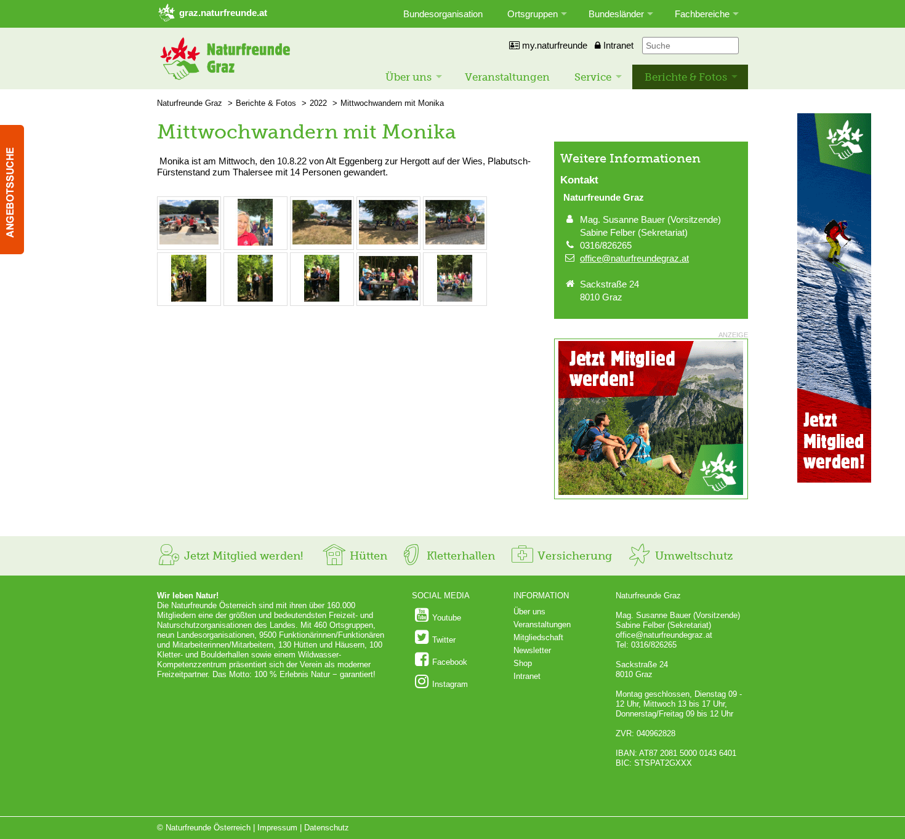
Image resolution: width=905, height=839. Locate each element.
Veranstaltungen (507, 77)
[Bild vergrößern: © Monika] (189, 242)
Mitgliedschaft (538, 637)
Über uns (408, 77)
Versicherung (573, 556)
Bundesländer (616, 14)
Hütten (367, 556)
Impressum (277, 827)
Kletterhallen (459, 556)
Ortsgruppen (532, 14)
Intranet (617, 45)
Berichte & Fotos (686, 77)
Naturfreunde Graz (189, 103)
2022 (318, 103)
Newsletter (532, 650)
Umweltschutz (692, 556)
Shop (522, 663)
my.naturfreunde (553, 45)
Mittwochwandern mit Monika (392, 103)
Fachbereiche (702, 14)
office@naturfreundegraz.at (634, 258)
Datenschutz (326, 827)
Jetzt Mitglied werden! (242, 556)
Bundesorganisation (443, 14)
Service (592, 77)
